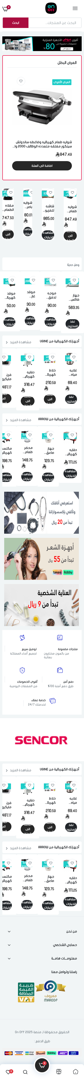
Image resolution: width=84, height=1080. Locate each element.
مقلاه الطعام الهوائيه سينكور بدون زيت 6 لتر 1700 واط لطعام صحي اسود (8, 208)
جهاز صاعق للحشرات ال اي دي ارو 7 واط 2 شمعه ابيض (48, 451)
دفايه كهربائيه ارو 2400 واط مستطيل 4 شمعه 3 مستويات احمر (70, 452)
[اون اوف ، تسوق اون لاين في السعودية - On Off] (41, 9)
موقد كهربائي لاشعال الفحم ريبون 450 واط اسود (9, 296)
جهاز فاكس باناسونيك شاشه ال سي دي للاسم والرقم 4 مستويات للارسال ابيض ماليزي (72, 298)
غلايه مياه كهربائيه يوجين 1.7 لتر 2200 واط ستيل (71, 373)
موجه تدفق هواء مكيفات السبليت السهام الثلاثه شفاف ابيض (50, 295)
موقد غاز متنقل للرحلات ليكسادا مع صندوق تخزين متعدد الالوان (30, 294)
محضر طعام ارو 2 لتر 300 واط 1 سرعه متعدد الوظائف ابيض (27, 450)
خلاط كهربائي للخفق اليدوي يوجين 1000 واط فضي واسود (50, 373)
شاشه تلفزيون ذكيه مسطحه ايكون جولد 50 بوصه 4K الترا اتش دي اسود (48, 208)
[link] (21, 81)
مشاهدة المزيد (20, 342)
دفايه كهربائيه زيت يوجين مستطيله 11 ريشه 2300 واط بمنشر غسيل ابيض (28, 374)
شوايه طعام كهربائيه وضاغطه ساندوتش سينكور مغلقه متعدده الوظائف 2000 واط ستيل (42, 144)
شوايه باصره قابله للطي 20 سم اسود (27, 205)
